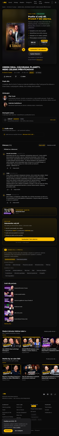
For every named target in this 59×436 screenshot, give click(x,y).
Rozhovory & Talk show (6, 413)
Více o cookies (16, 427)
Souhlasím (8, 430)
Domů (10, 2)
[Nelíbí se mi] (15, 76)
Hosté (3, 410)
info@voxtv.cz (48, 412)
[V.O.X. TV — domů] (4, 2)
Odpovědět (16, 168)
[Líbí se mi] (7, 168)
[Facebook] (47, 394)
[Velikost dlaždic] (55, 2)
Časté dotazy (48, 407)
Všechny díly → (8, 323)
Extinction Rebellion (41, 270)
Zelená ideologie (16, 264)
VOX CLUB (40, 2)
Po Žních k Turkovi (11, 7)
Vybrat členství (35, 54)
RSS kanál (33, 411)
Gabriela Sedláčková (17, 270)
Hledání (22, 2)
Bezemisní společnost (32, 273)
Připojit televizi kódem (36, 409)
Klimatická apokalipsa (19, 273)
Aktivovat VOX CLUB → (29, 134)
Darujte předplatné (21, 412)
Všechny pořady (6, 407)
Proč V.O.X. (35, 2)
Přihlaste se (39, 59)
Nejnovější (42, 145)
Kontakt (47, 410)
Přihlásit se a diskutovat (10, 149)
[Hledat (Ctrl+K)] (52, 2)
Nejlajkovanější (51, 145)
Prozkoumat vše (51, 359)
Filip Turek (27, 270)
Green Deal (7, 264)
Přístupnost (37, 430)
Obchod (47, 2)
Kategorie (29, 2)
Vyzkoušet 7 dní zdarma (38, 49)
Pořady (16, 2)
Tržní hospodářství (9, 275)
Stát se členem (20, 410)
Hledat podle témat (50, 331)
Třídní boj (48, 264)
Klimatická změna (39, 264)
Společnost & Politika (7, 417)
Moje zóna (19, 415)
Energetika (42, 273)
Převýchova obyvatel (28, 264)
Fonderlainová (8, 273)
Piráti (33, 270)
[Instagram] (51, 394)
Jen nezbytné (19, 430)
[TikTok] (55, 394)
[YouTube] (44, 394)
